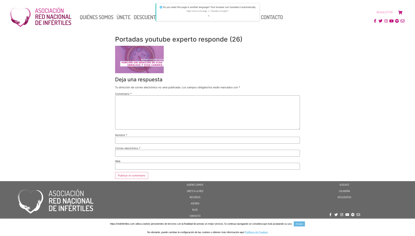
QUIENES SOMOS (195, 184)
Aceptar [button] (299, 224)
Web (117, 161)
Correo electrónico (127, 148)
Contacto (272, 17)
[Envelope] (402, 21)
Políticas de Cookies (256, 232)
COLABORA (344, 191)
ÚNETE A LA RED (195, 191)
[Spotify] (397, 21)
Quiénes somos (96, 17)
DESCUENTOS (344, 197)
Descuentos (147, 17)
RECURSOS (195, 197)
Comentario (123, 94)
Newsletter (385, 12)
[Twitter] (380, 21)
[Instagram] (386, 21)
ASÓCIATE (344, 184)
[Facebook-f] (375, 21)
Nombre (121, 135)
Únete (123, 17)
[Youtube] (391, 21)
